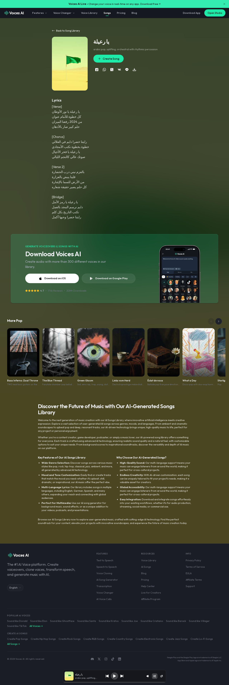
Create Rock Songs (70, 639)
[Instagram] (106, 659)
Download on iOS (55, 278)
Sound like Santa (86, 621)
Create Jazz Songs (177, 639)
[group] (114, 682)
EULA (189, 573)
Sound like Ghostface (62, 621)
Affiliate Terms (194, 579)
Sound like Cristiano (152, 621)
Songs (107, 13)
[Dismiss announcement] (224, 4)
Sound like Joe (129, 621)
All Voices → (36, 626)
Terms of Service (195, 566)
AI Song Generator (107, 579)
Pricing (121, 13)
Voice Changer (62, 13)
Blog (134, 13)
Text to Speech (104, 560)
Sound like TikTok (17, 626)
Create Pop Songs (17, 639)
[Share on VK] (119, 69)
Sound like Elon (38, 621)
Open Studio (215, 13)
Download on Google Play (111, 278)
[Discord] (92, 659)
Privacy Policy (193, 560)
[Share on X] (111, 69)
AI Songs (146, 566)
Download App (191, 13)
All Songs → (13, 644)
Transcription (104, 586)
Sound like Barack (176, 621)
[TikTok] (113, 659)
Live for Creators (151, 592)
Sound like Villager (199, 621)
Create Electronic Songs (149, 639)
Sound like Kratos (109, 621)
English (13, 587)
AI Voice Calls (104, 599)
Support (190, 586)
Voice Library (89, 13)
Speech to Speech (106, 566)
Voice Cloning (104, 573)
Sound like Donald (17, 621)
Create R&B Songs (93, 639)
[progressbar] (114, 682)
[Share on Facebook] (96, 69)
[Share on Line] (126, 69)
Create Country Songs (120, 639)
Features (38, 13)
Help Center (148, 586)
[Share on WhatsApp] (104, 69)
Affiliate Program (150, 599)
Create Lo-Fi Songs (202, 639)
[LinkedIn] (119, 659)
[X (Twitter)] (99, 659)
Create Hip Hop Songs (43, 639)
